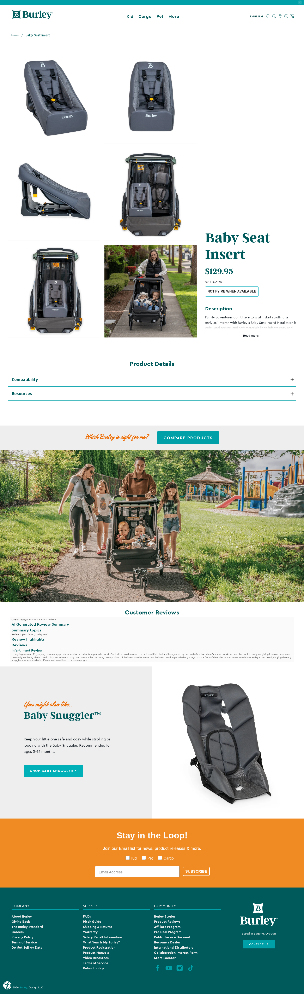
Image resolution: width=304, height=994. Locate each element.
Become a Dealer (167, 942)
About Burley (22, 916)
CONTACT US (259, 944)
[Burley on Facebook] (157, 970)
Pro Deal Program (167, 932)
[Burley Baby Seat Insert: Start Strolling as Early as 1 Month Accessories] (54, 97)
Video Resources (96, 958)
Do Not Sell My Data (27, 947)
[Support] (274, 16)
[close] (300, 2)
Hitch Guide (92, 921)
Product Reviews (167, 921)
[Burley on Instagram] (179, 970)
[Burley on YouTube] (168, 970)
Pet (160, 16)
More (174, 16)
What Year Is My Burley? (101, 942)
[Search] (268, 16)
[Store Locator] (280, 16)
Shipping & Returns (97, 927)
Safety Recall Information (102, 937)
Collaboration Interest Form (175, 952)
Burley (23, 987)
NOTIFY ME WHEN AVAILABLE (231, 291)
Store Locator (165, 958)
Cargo (145, 16)
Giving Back (21, 921)
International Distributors (173, 947)
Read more (251, 335)
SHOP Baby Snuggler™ (53, 771)
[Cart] (292, 16)
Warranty (90, 932)
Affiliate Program (167, 927)
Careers (18, 932)
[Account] (286, 16)
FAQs (87, 916)
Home (14, 35)
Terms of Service (24, 942)
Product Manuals (96, 952)
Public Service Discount (172, 937)
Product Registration (99, 947)
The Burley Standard (27, 927)
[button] (257, 16)
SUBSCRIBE (196, 871)
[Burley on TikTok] (190, 970)
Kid (130, 16)
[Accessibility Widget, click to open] (7, 985)
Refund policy (93, 968)
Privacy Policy (23, 937)
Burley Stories (164, 916)
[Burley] (33, 16)
